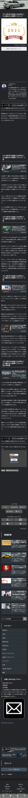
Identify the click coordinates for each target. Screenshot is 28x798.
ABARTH (20, 784)
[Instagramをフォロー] (20, 519)
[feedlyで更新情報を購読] (7, 523)
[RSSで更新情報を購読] (20, 523)
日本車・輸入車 (20, 789)
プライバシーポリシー (7, 723)
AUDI (20, 786)
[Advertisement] (14, 66)
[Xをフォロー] (7, 519)
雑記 (4, 470)
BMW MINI (7, 786)
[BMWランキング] (14, 455)
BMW (7, 784)
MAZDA (7, 789)
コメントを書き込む (14, 769)
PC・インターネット (7, 791)
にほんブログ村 (14, 462)
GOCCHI (10, 85)
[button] (18, 511)
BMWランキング (14, 457)
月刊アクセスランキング (13, 470)
